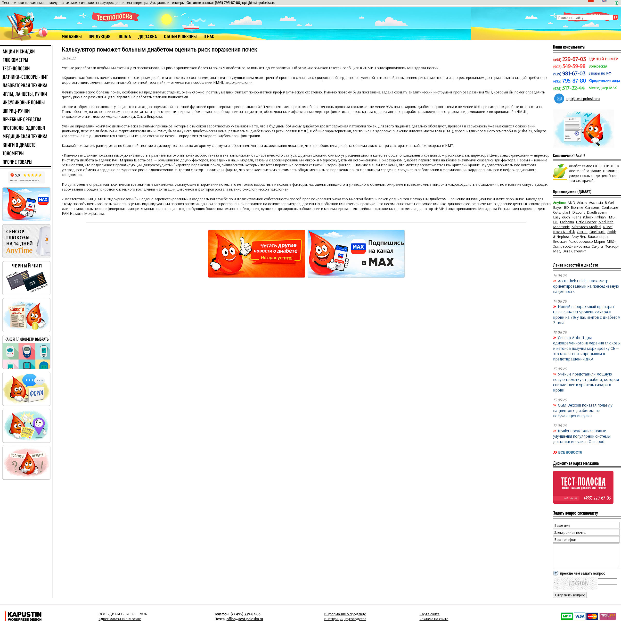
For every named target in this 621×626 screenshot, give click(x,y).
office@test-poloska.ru (245, 618)
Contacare (610, 207)
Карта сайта (429, 613)
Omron (582, 231)
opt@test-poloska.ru (258, 2)
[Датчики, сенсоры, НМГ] (25, 77)
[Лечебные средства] (25, 119)
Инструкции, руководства (345, 618)
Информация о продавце (345, 613)
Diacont (578, 212)
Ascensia (596, 202)
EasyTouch (561, 217)
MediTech (605, 221)
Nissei (608, 226)
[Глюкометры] (25, 60)
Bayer (557, 207)
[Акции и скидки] (25, 52)
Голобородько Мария (587, 241)
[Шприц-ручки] (25, 111)
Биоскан (560, 241)
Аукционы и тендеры (167, 2)
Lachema (567, 221)
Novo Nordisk (564, 231)
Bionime (577, 207)
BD (566, 207)
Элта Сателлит (574, 251)
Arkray (582, 202)
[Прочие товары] (25, 162)
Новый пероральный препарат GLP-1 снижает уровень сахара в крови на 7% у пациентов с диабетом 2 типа (586, 314)
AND (571, 202)
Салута (597, 246)
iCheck (588, 217)
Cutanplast (561, 212)
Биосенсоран (598, 236)
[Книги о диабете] (25, 145)
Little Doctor (586, 221)
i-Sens (576, 217)
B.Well (609, 202)
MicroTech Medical (586, 226)
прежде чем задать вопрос (582, 573)
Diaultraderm (597, 212)
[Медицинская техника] (25, 136)
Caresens (592, 207)
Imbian (600, 217)
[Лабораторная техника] (25, 85)
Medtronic (561, 226)
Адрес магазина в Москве (119, 618)
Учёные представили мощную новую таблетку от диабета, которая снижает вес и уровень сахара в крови (586, 381)
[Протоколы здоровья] (25, 128)
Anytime (559, 202)
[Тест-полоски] (25, 69)
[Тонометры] (25, 153)
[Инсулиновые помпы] (25, 102)
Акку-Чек (579, 236)
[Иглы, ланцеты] (25, 94)
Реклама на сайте (433, 618)
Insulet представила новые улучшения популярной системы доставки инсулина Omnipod (582, 436)
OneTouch (597, 231)
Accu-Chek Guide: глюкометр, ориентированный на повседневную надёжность (586, 286)
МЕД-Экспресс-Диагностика (584, 244)
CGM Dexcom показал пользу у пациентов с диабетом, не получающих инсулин (583, 410)
